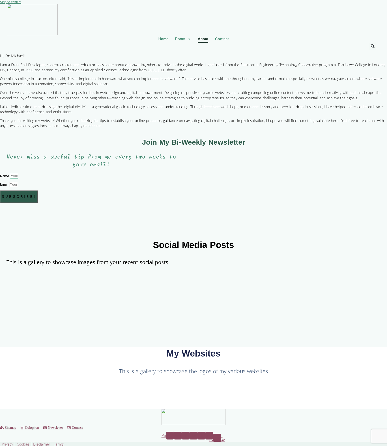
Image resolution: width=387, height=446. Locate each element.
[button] (372, 46)
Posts (180, 39)
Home (163, 39)
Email (4, 184)
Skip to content (10, 2)
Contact (222, 39)
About (203, 39)
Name (5, 176)
